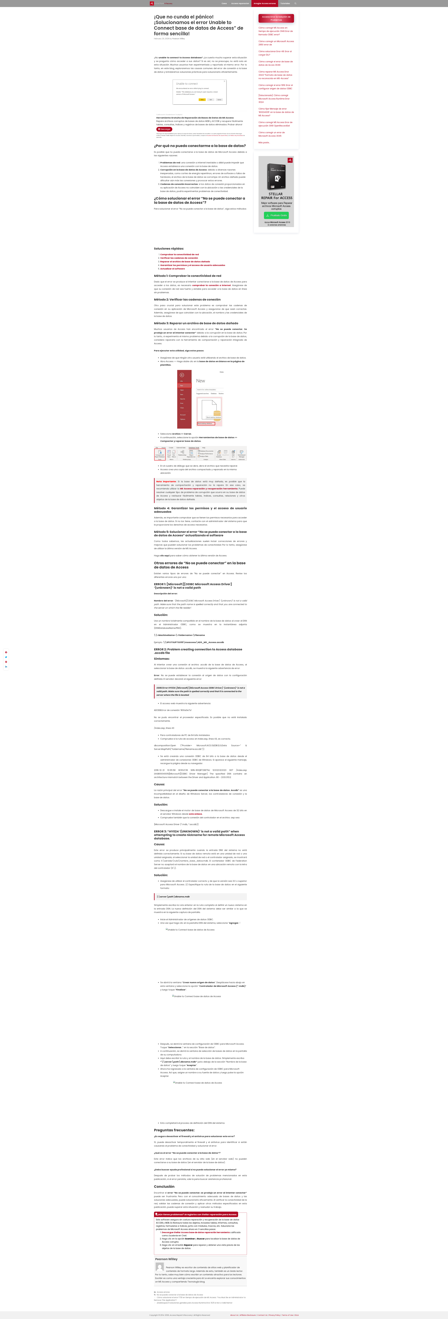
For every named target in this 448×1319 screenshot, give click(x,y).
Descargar (165, 129)
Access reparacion (240, 3)
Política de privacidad (236, 135)
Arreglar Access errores (265, 3)
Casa (224, 3)
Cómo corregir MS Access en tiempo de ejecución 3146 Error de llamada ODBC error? (276, 31)
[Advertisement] (200, 49)
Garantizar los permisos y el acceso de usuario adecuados (192, 265)
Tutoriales (285, 3)
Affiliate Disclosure (248, 1315)
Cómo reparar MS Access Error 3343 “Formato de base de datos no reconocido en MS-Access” (275, 75)
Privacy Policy (274, 1315)
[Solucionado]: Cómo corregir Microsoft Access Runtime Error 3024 (274, 99)
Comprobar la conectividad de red (179, 254)
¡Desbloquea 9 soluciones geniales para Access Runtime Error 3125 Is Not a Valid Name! (194, 1303)
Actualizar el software (172, 268)
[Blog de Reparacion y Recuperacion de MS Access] (161, 3)
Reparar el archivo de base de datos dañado (185, 261)
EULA (297, 1315)
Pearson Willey (166, 1259)
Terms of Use (287, 1315)
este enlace (195, 813)
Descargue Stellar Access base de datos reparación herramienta (196, 1232)
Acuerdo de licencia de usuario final (217, 135)
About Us (234, 1315)
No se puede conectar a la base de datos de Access (180, 1295)
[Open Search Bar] (295, 3)
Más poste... (264, 142)
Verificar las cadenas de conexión (179, 257)
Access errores (163, 1292)
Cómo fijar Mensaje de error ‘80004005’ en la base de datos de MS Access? (276, 112)
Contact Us (262, 1315)
